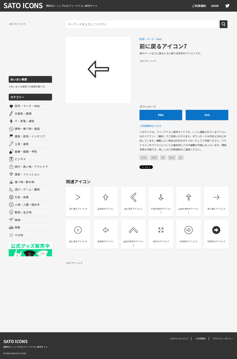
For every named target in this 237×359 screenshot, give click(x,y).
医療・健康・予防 (26, 151)
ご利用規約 (199, 6)
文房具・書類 (23, 113)
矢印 (154, 157)
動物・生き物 (23, 212)
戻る (171, 157)
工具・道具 (22, 144)
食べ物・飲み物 (24, 182)
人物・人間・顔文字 (27, 204)
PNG (161, 115)
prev (143, 157)
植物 (17, 220)
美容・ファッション (27, 174)
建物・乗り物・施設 (27, 128)
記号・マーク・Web (27, 106)
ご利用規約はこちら (150, 126)
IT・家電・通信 (24, 121)
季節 (17, 227)
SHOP (215, 6)
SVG (207, 115)
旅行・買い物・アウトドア (31, 166)
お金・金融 (22, 197)
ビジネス (20, 159)
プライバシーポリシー (223, 338)
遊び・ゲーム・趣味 (27, 189)
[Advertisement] (30, 49)
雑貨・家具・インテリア (30, 136)
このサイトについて (178, 338)
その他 (19, 235)
